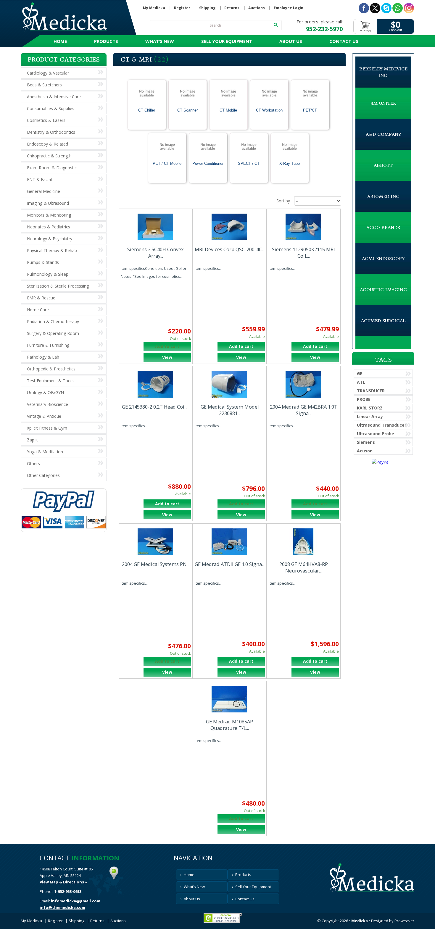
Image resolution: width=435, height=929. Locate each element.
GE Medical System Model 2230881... (230, 410)
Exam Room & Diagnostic (52, 167)
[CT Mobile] (228, 94)
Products (106, 41)
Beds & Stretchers (44, 85)
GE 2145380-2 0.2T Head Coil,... (155, 407)
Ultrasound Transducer (381, 425)
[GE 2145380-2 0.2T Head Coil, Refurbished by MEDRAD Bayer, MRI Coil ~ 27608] (156, 384)
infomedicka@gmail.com (75, 901)
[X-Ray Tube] (290, 147)
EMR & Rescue (41, 298)
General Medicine (43, 191)
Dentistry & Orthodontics (51, 132)
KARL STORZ (370, 408)
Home (60, 41)
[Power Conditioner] (208, 147)
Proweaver (404, 920)
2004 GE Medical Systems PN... (155, 564)
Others (33, 463)
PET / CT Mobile (167, 163)
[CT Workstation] (269, 94)
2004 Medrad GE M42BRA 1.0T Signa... (303, 410)
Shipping (207, 8)
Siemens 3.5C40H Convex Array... (155, 252)
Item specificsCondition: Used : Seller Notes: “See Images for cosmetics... (153, 272)
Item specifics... (208, 268)
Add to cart (241, 346)
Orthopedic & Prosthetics (51, 369)
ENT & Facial (39, 179)
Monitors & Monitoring (49, 215)
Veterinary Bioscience (47, 404)
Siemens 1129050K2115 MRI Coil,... (303, 252)
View (167, 357)
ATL (361, 382)
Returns (231, 8)
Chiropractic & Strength (49, 156)
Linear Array (370, 416)
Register (182, 8)
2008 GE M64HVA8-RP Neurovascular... (303, 567)
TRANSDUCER (371, 390)
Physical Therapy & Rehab (52, 250)
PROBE (363, 399)
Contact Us (343, 41)
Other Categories (43, 475)
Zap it (32, 440)
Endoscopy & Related (47, 144)
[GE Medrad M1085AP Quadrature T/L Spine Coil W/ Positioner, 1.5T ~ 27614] (230, 699)
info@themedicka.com (62, 907)
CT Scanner (187, 110)
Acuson (365, 451)
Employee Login (288, 8)
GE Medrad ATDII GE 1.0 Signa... (230, 564)
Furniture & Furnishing (48, 345)
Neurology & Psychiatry (49, 238)
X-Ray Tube (289, 163)
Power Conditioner (207, 163)
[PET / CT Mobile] (167, 147)
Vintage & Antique (44, 416)
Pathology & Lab (43, 357)
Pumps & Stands (43, 262)
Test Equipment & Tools (50, 380)
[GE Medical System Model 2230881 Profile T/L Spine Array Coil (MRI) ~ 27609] (230, 384)
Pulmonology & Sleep (47, 274)
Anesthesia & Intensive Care (54, 96)
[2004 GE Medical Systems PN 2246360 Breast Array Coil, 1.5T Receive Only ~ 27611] (156, 541)
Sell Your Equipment (226, 41)
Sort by (283, 201)
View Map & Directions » (63, 882)
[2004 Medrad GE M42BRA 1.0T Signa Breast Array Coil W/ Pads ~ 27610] (304, 384)
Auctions (256, 8)
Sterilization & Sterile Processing (58, 286)
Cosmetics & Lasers (46, 120)
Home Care (38, 309)
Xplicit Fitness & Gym (47, 428)
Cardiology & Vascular (48, 73)
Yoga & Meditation (45, 451)
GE (359, 373)
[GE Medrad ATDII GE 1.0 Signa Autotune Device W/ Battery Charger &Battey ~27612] (230, 541)
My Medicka (154, 8)
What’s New (159, 41)
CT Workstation (269, 110)
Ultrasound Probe (375, 433)
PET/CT (310, 110)
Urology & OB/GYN (45, 392)
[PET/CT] (310, 94)
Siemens (366, 442)
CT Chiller (146, 110)
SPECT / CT (249, 163)
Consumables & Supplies (50, 108)
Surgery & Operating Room (53, 333)
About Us (290, 41)
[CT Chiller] (147, 94)
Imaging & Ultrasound (48, 203)
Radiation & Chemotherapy (53, 321)
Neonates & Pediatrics (48, 227)
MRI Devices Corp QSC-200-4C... (230, 249)
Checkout (395, 30)
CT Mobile (228, 110)
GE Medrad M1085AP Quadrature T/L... (229, 724)
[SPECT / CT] (249, 147)
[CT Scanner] (188, 94)
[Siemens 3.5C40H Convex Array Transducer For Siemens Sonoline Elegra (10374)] (156, 227)
